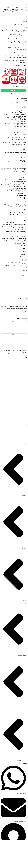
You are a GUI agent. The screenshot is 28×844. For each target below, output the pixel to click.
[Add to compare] (25, 348)
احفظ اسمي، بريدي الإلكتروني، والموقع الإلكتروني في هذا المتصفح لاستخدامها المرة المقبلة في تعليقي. (14, 307)
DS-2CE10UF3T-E (7, 350)
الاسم (25, 292)
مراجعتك (24, 275)
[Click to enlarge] (24, 3)
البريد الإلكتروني (23, 298)
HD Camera (19, 17)
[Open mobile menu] (26, 1)
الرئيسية (25, 17)
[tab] (17, 102)
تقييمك (25, 270)
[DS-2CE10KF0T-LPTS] (20, 327)
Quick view (21, 348)
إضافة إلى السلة (16, 86)
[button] (26, 357)
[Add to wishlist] (18, 348)
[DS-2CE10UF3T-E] (7, 327)
